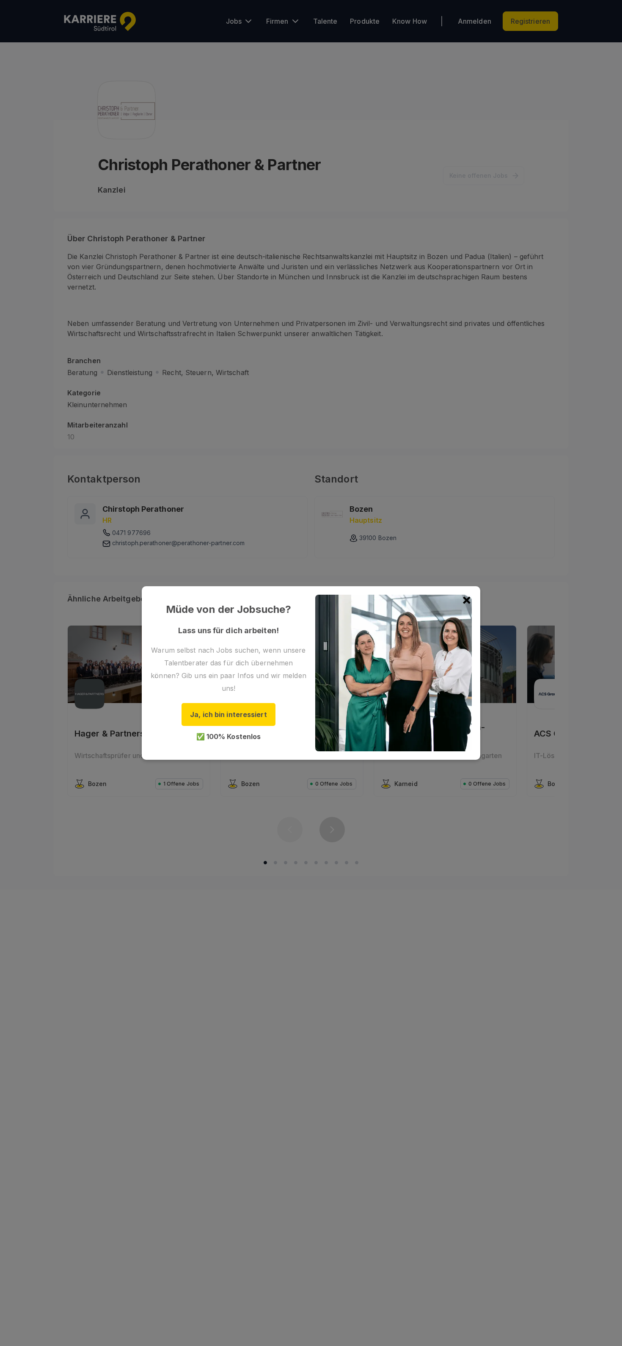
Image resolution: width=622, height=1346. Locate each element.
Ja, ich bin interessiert (228, 714)
